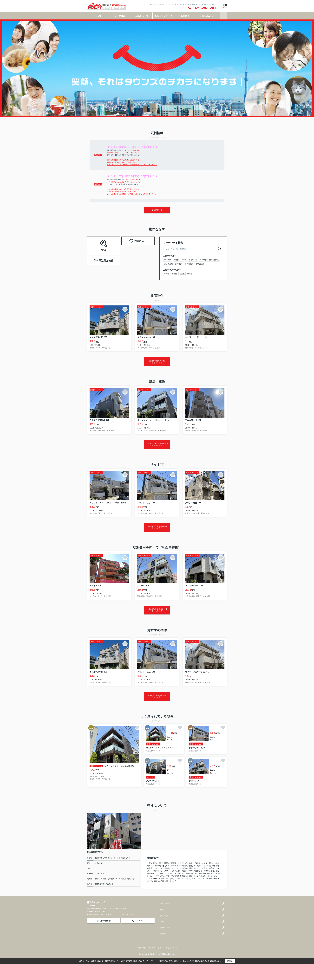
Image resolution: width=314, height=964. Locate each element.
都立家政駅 (200, 264)
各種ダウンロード (163, 16)
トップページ (164, 904)
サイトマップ (172, 948)
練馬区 (189, 274)
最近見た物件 (106, 260)
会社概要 (185, 16)
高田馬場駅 (168, 264)
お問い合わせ (206, 16)
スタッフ (162, 910)
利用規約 (141, 948)
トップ (98, 16)
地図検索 (104, 249)
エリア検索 (119, 16)
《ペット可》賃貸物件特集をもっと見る (157, 527)
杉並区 (182, 274)
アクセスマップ (165, 928)
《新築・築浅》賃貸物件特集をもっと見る (157, 444)
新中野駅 (178, 264)
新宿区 (174, 274)
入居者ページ (141, 16)
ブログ (162, 922)
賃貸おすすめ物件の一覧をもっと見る (157, 696)
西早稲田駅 (189, 264)
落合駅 (176, 260)
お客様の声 (163, 916)
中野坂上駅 (193, 260)
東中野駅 (167, 260)
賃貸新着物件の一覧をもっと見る (157, 361)
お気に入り (140, 241)
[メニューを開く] (223, 15)
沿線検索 (111, 243)
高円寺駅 (203, 260)
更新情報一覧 (157, 210)
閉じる (230, 961)
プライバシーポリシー (156, 948)
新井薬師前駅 (214, 260)
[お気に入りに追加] (125, 309)
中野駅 (183, 260)
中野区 (166, 274)
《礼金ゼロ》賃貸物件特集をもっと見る (157, 610)
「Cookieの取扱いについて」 (198, 961)
